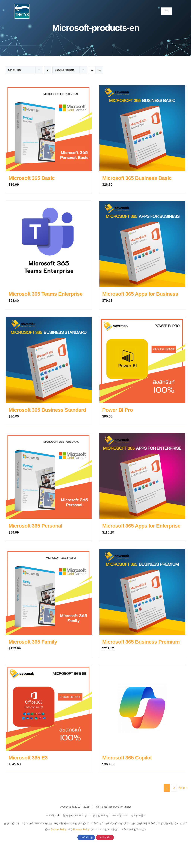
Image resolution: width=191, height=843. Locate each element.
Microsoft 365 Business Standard (47, 410)
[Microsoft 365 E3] (49, 708)
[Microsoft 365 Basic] (49, 128)
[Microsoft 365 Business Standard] (49, 360)
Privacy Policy (81, 829)
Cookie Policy (58, 829)
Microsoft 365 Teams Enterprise (45, 294)
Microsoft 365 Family (33, 642)
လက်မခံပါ (105, 837)
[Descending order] (47, 70)
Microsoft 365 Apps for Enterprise (141, 526)
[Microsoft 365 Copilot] (142, 708)
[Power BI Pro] (142, 360)
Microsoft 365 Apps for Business (140, 294)
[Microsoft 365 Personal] (49, 476)
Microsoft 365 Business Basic (137, 178)
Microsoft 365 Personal (35, 526)
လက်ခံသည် (86, 837)
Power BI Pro (117, 410)
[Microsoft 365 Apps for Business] (142, 244)
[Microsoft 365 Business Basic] (142, 128)
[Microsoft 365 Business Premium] (142, 592)
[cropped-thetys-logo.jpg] (22, 5)
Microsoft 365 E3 (28, 758)
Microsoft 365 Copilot (127, 758)
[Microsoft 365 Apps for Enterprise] (142, 476)
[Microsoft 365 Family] (49, 592)
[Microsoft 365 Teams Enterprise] (49, 244)
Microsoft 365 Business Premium (141, 642)
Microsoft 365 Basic (32, 178)
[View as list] (99, 70)
